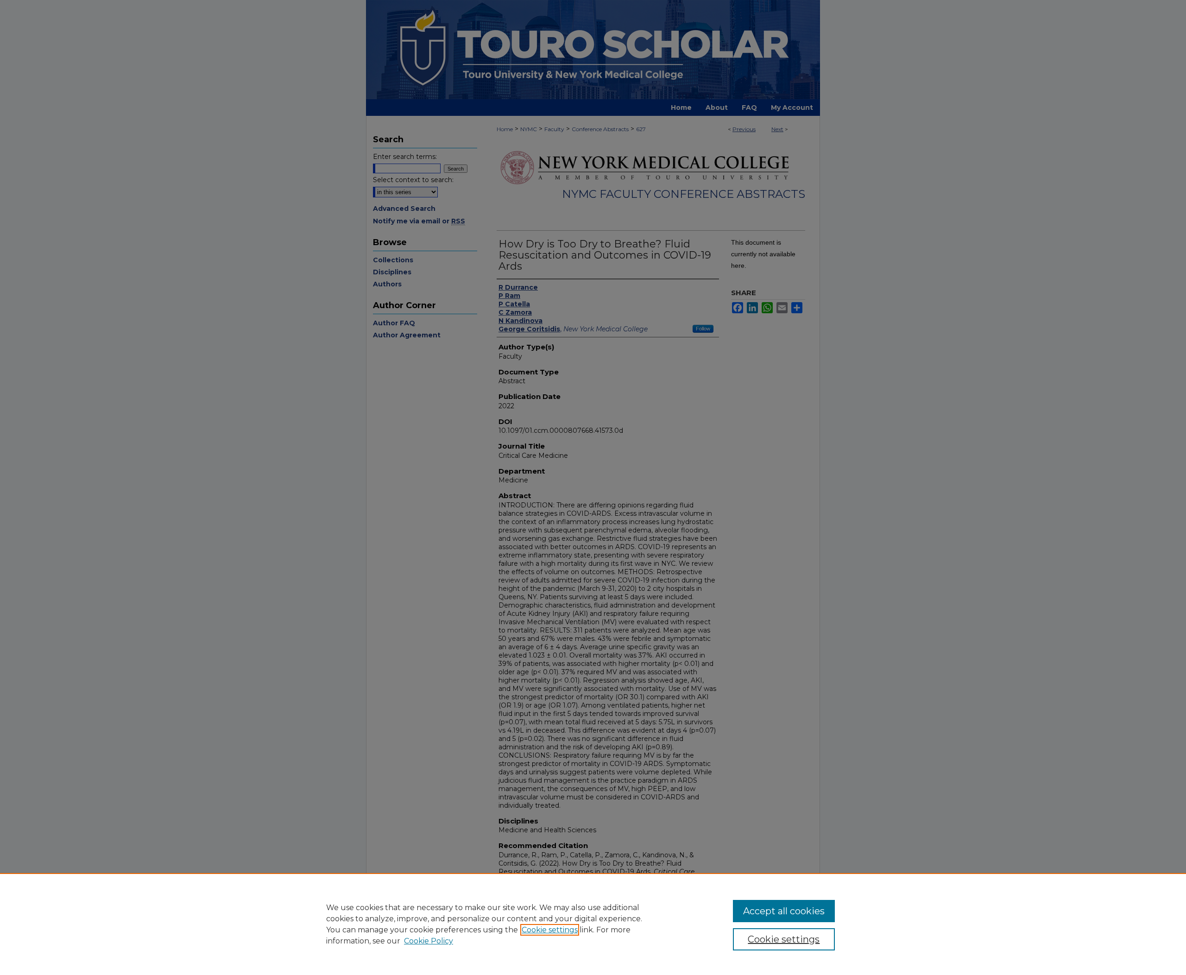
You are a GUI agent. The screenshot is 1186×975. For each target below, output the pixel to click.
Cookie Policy (428, 941)
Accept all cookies (784, 911)
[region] (593, 924)
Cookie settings (550, 929)
